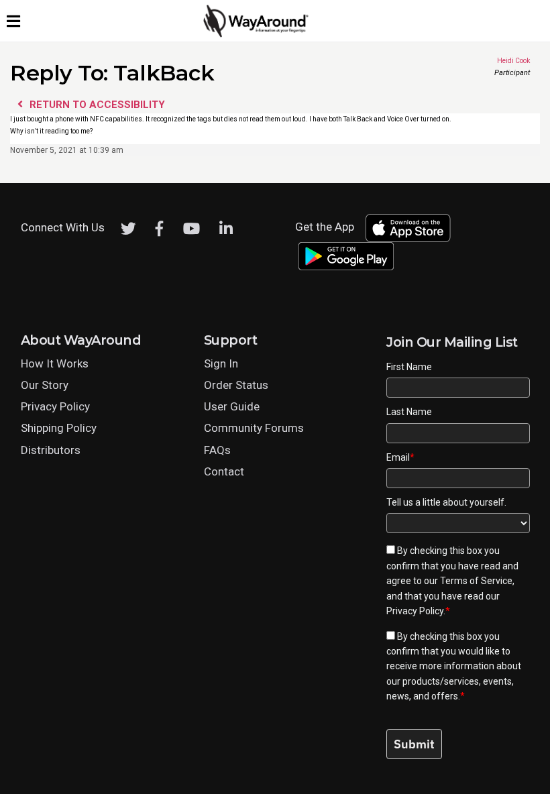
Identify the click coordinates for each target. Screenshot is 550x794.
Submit (414, 744)
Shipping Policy (59, 428)
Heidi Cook (491, 61)
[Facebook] (159, 228)
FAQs (217, 450)
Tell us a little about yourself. (446, 502)
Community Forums (254, 428)
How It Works (55, 363)
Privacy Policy (55, 406)
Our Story (44, 385)
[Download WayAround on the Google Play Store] (346, 256)
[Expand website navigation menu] (13, 21)
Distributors (50, 450)
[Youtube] (191, 228)
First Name (409, 366)
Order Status (236, 385)
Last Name (409, 411)
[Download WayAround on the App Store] (408, 228)
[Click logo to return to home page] (257, 34)
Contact (224, 471)
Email (400, 457)
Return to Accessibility (96, 105)
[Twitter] (128, 228)
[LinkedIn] (226, 228)
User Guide (232, 406)
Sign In (221, 363)
